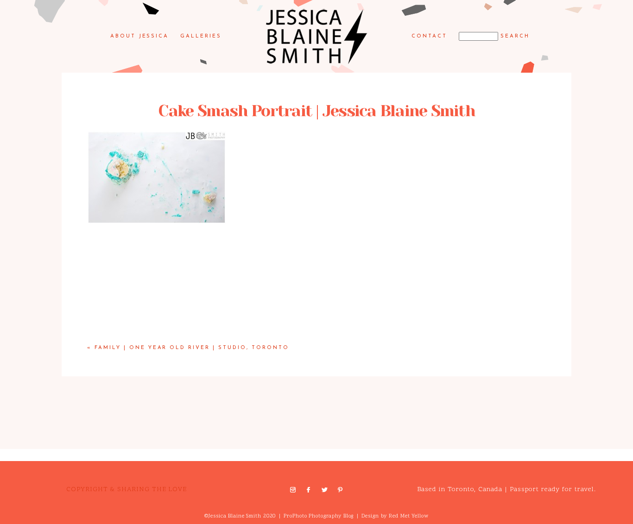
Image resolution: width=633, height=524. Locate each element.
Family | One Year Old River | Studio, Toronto (192, 347)
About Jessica (139, 36)
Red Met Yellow (408, 516)
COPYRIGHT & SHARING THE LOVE (126, 489)
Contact (429, 36)
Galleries (201, 36)
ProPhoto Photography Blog (319, 516)
